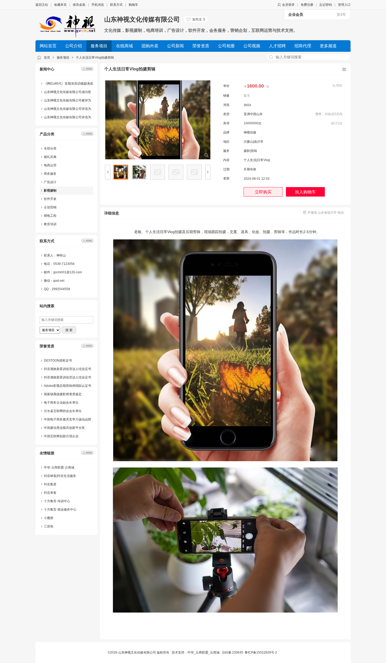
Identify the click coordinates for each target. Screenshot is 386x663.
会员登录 (288, 5)
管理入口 (344, 5)
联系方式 (116, 5)
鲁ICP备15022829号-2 (261, 652)
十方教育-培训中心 (57, 501)
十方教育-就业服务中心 (60, 509)
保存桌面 (79, 5)
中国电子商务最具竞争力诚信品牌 (67, 419)
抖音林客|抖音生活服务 (60, 476)
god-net (58, 280)
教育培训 (50, 224)
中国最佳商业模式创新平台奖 (64, 428)
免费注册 (307, 5)
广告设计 (50, 182)
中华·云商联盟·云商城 (59, 467)
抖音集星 (50, 484)
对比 (339, 85)
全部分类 (50, 148)
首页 (47, 57)
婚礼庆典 (50, 157)
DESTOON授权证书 (58, 360)
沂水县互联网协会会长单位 (63, 411)
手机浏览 (97, 5)
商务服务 (50, 174)
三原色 (48, 526)
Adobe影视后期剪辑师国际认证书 (67, 386)
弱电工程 (50, 216)
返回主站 (41, 5)
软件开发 (50, 199)
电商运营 (50, 165)
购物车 (133, 5)
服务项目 (63, 57)
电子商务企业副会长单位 (61, 402)
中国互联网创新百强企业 (61, 436)
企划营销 (50, 207)
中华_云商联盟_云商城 (203, 652)
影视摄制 (50, 190)
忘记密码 (325, 5)
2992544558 (61, 289)
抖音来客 (50, 493)
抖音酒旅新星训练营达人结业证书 (67, 369)
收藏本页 (60, 5)
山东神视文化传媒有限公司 (142, 19)
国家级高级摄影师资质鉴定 (63, 394)
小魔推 (48, 518)
